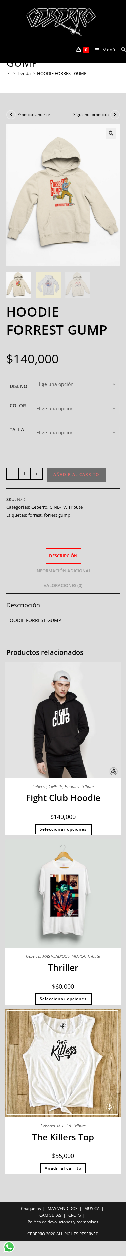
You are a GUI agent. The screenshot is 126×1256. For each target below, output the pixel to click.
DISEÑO (18, 386)
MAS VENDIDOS (56, 956)
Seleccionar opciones (63, 829)
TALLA (17, 429)
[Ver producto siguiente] (115, 114)
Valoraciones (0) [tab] (63, 585)
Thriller (63, 967)
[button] (111, 133)
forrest (35, 515)
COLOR (18, 405)
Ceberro (39, 507)
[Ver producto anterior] (11, 114)
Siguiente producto (91, 114)
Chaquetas (31, 1208)
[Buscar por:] (121, 50)
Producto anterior (33, 114)
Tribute (75, 507)
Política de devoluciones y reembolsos (63, 1222)
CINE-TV (58, 507)
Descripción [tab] (63, 556)
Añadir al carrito (76, 474)
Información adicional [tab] (63, 571)
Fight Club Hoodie (63, 798)
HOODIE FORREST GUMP (62, 73)
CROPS (74, 1215)
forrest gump (57, 515)
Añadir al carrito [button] (63, 1168)
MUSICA (78, 956)
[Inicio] (8, 73)
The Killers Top (63, 1137)
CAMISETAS (50, 1215)
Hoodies (72, 786)
